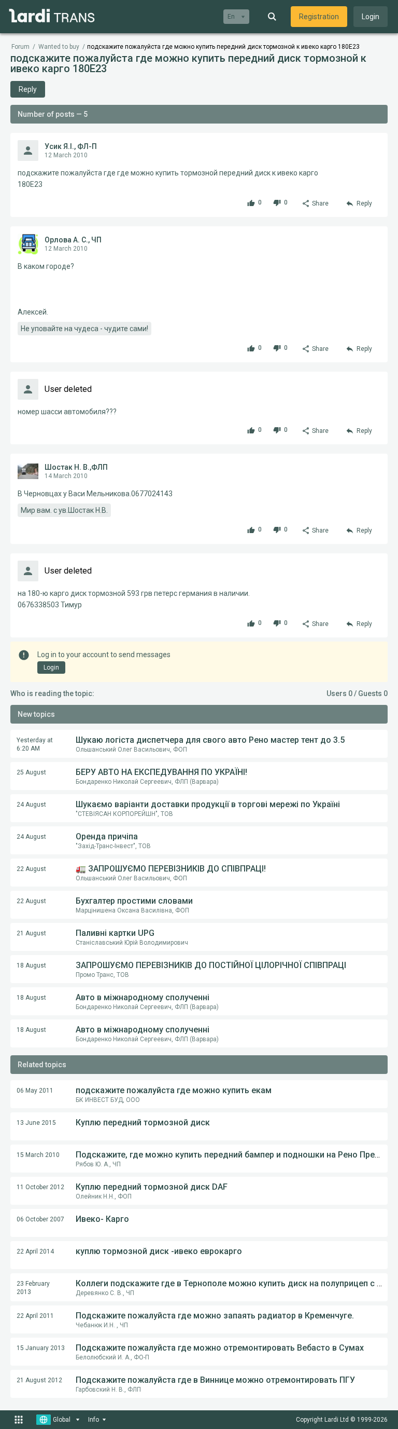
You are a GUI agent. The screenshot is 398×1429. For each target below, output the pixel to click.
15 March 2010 (38, 1155)
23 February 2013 (33, 1288)
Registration (319, 16)
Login (370, 16)
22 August (31, 869)
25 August (31, 772)
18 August (31, 965)
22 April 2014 (35, 1251)
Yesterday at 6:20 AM (35, 744)
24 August (31, 804)
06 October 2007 (40, 1219)
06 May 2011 (35, 1090)
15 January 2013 (41, 1348)
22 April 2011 (35, 1315)
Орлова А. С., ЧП (73, 240)
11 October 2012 (40, 1187)
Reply (28, 89)
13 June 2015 (36, 1122)
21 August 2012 (39, 1380)
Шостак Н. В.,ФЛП (76, 467)
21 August (31, 933)
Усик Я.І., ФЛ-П (71, 146)
